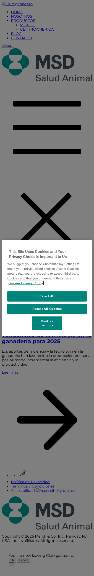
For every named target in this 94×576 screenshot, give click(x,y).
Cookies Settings (47, 323)
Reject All (47, 296)
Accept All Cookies (47, 308)
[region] (46, 288)
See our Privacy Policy (25, 283)
